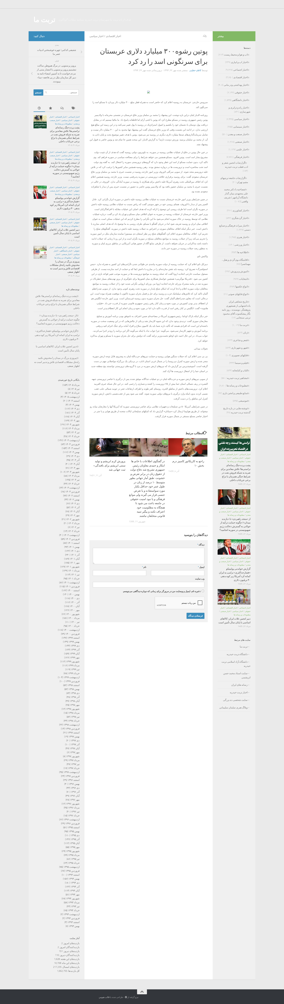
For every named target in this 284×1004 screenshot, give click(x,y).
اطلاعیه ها (242, 252)
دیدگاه (200, 544)
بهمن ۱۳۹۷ (74, 736)
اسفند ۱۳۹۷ (74, 732)
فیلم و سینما (241, 362)
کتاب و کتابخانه (240, 370)
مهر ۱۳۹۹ (75, 657)
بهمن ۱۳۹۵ (74, 831)
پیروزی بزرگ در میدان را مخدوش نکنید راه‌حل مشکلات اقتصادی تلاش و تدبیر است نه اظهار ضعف (57, 362)
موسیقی (243, 400)
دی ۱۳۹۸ (75, 693)
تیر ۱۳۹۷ (75, 764)
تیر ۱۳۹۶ (75, 811)
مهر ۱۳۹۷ (75, 752)
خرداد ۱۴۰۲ (74, 531)
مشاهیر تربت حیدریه (237, 378)
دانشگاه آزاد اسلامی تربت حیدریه (236, 663)
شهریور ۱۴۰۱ (73, 566)
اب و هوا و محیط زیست (236, 54)
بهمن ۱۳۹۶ (74, 783)
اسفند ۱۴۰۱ (74, 543)
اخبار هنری (242, 237)
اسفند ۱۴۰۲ (74, 495)
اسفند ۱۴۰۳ (74, 448)
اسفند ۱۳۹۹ (74, 637)
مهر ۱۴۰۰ (75, 610)
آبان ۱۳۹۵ (75, 843)
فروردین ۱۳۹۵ (72, 870)
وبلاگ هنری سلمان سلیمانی (233, 707)
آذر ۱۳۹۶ (75, 791)
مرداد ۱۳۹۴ (74, 902)
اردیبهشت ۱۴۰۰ (72, 629)
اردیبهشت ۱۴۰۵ (72, 396)
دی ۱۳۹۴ (75, 882)
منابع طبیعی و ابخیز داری (235, 393)
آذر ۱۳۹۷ (75, 744)
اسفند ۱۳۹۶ (74, 780)
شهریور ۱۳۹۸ (73, 708)
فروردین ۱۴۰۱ (72, 586)
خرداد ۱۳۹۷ (74, 768)
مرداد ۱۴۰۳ (74, 475)
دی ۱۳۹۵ (75, 835)
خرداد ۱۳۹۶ (74, 815)
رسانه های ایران (239, 684)
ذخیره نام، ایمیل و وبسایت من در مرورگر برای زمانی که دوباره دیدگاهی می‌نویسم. (162, 591)
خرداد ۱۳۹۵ (74, 862)
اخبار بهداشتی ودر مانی (236, 84)
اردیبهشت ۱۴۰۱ (72, 582)
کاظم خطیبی (195, 70)
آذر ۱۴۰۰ (75, 602)
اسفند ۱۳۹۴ (74, 874)
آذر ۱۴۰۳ (75, 460)
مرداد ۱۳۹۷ (74, 760)
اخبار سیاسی (96, 36)
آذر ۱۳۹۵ (75, 839)
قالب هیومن (104, 997)
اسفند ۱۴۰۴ (74, 400)
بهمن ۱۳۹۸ (74, 689)
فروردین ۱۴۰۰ (72, 633)
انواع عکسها (241, 286)
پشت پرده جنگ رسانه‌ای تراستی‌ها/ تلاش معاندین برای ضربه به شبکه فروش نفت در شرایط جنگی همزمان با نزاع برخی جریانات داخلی (65, 134)
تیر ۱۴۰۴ (75, 432)
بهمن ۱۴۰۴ (74, 404)
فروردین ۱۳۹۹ (72, 681)
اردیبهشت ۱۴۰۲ (72, 535)
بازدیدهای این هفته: (70, 959)
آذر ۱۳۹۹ (75, 649)
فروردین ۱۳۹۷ (72, 776)
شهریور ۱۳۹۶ (73, 803)
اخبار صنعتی (54, 222)
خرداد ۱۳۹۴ (74, 910)
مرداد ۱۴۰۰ (74, 618)
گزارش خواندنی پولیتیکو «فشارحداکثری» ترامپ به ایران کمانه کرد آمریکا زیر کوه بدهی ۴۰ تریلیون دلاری (57, 335)
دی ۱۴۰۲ (75, 503)
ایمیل (201, 567)
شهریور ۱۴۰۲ (73, 519)
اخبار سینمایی (240, 126)
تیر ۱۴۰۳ (75, 479)
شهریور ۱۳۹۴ (73, 898)
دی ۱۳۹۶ (75, 787)
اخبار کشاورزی (240, 210)
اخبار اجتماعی (74, 117)
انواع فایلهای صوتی (238, 294)
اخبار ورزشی (241, 244)
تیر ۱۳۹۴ (75, 906)
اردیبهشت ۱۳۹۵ (72, 866)
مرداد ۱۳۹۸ (74, 712)
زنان (245, 332)
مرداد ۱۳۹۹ (74, 665)
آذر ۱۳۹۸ (75, 697)
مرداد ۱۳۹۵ (74, 855)
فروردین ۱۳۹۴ (72, 918)
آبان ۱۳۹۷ (75, 748)
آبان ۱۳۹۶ (75, 795)
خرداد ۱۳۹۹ (74, 673)
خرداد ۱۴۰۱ (74, 578)
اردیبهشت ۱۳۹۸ (72, 724)
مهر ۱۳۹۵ (75, 847)
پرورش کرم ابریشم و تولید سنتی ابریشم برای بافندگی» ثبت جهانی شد (109, 465)
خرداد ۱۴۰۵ (74, 392)
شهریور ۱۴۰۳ (73, 471)
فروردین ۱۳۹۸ (72, 728)
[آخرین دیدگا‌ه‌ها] (62, 108)
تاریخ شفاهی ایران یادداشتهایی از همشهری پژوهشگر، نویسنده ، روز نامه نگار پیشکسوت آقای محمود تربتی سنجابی (236, 309)
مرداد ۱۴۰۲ (74, 523)
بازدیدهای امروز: (71, 943)
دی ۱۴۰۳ (75, 456)
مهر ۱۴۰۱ (75, 562)
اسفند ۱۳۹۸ (74, 685)
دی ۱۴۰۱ (75, 550)
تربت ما (44, 20)
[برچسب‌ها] (74, 108)
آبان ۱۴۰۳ (75, 463)
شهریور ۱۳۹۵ (73, 851)
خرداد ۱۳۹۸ (74, 720)
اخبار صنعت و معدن (238, 134)
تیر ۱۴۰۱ (75, 574)
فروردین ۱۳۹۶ (72, 823)
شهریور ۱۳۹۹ (73, 661)
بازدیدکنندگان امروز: (69, 947)
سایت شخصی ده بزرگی (235, 700)
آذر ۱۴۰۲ (75, 507)
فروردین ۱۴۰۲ (72, 539)
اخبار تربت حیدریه (239, 692)
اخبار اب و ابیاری (239, 62)
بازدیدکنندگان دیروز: (69, 955)
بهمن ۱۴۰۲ (74, 499)
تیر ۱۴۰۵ (75, 388)
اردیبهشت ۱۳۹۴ (72, 914)
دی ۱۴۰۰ (75, 598)
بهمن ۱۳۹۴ (74, 878)
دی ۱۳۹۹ (75, 645)
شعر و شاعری (240, 340)
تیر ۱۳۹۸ (75, 716)
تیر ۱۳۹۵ (75, 859)
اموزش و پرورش (239, 271)
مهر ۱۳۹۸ (75, 704)
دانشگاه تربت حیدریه (237, 654)
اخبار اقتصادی (113, 36)
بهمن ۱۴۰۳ (74, 452)
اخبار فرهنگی (241, 157)
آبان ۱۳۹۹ (75, 653)
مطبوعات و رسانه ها (63, 124)
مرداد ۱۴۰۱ (74, 570)
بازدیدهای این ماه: (70, 963)
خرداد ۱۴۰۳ (74, 483)
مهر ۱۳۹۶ (75, 799)
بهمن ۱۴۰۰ (74, 594)
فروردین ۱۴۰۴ (72, 444)
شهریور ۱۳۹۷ (73, 756)
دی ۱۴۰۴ (75, 408)
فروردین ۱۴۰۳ (72, 491)
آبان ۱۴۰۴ (75, 416)
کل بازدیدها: (73, 970)
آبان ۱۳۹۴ (75, 890)
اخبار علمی (242, 149)
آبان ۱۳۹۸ (75, 701)
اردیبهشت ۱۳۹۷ (72, 772)
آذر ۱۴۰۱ (75, 554)
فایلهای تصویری (240, 355)
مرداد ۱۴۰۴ (74, 428)
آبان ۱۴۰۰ (75, 606)
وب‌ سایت (199, 578)
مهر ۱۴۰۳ (75, 467)
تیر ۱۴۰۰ (75, 622)
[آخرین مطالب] (39, 108)
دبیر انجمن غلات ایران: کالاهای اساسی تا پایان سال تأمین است (64, 233)
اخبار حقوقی (241, 92)
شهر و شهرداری (239, 347)
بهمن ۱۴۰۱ (74, 546)
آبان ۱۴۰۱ (75, 558)
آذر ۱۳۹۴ (75, 886)
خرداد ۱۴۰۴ (74, 436)
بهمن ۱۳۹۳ (74, 926)
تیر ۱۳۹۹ (75, 669)
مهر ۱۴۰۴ (75, 420)
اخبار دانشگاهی (65, 251)
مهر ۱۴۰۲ (75, 515)
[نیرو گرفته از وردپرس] (126, 997)
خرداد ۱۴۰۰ (74, 625)
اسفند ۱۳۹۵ (74, 827)
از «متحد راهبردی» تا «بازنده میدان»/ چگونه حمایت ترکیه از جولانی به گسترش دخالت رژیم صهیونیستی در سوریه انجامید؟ (64, 169)
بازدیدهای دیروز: (71, 951)
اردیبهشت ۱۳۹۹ (72, 677)
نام (144, 567)
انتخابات (243, 278)
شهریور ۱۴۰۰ (73, 614)
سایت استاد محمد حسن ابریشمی (236, 675)
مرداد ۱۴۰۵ (74, 384)
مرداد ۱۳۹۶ (74, 807)
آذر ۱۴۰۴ (75, 412)
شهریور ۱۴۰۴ (73, 424)
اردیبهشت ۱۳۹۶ (72, 819)
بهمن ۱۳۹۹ (74, 641)
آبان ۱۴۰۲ (75, 511)
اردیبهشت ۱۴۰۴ (72, 440)
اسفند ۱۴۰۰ (74, 590)
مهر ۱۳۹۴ (75, 894)
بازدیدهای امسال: (70, 966)
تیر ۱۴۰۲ (75, 527)
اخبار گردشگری (240, 218)
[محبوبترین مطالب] (51, 108)
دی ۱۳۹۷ (75, 740)
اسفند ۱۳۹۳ (74, 922)
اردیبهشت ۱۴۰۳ (72, 487)
